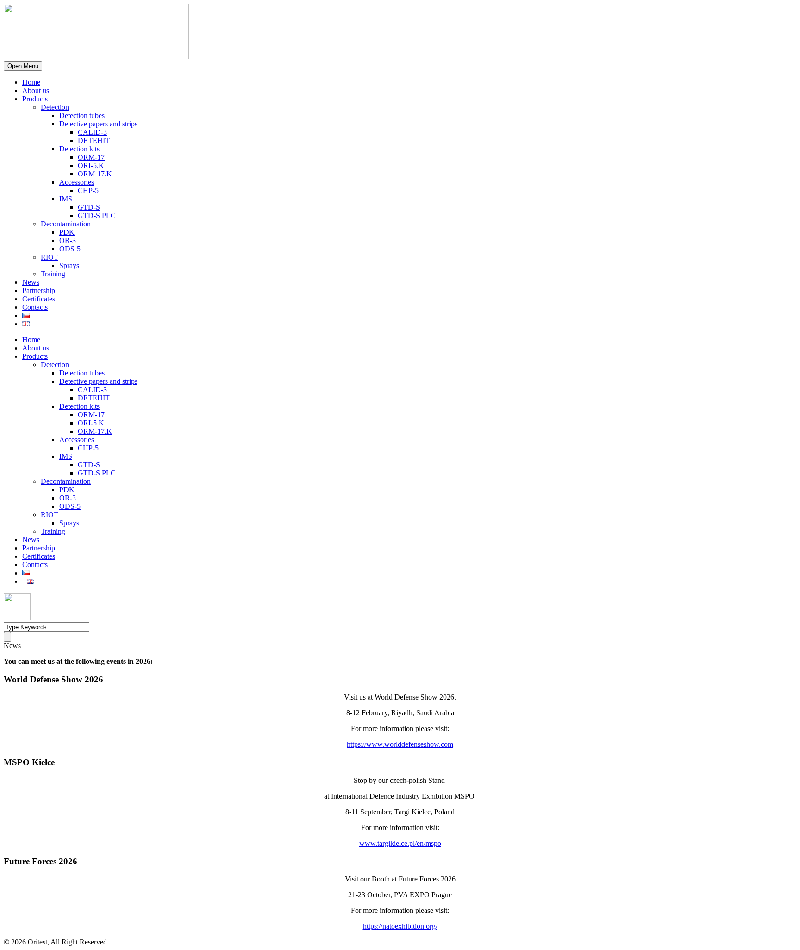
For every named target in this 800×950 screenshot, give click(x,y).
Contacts (35, 307)
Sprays (69, 265)
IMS (65, 199)
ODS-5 (70, 249)
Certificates (38, 299)
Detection (55, 107)
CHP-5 (88, 190)
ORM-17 (91, 157)
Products (35, 99)
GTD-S (89, 207)
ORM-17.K (95, 174)
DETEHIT (94, 140)
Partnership (38, 290)
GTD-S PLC (97, 215)
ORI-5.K (91, 165)
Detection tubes (82, 115)
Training (53, 274)
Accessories (76, 182)
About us (35, 90)
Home (31, 82)
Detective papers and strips (98, 124)
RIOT (49, 257)
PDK (67, 232)
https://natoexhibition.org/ (400, 926)
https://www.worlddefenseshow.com (400, 744)
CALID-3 (92, 132)
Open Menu (22, 65)
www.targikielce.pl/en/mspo (400, 843)
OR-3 (67, 240)
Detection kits (79, 149)
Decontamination (66, 224)
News (30, 282)
